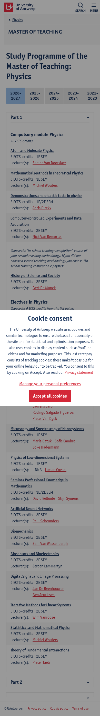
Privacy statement (79, 372)
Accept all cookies (50, 396)
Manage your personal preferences (50, 383)
